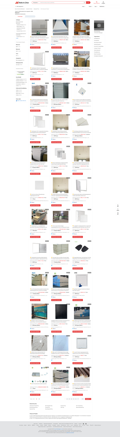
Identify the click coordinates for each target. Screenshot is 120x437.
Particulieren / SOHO (20, 84)
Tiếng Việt (91, 425)
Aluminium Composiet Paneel (21, 28)
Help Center (36, 423)
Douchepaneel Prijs (49, 409)
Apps (96, 6)
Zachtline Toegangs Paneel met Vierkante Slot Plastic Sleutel (81, 289)
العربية (72, 425)
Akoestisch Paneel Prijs (34, 405)
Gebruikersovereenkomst (48, 423)
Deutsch (49, 425)
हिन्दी (80, 425)
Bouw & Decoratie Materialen (19, 22)
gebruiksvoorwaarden (70, 432)
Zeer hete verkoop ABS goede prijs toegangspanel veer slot (37, 195)
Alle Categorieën (20, 6)
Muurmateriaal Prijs (80, 407)
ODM (19, 90)
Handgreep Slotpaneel (98, 56)
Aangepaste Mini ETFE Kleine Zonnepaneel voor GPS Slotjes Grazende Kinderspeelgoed (60, 321)
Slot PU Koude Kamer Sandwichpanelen (39, 383)
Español (45, 425)
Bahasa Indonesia (98, 425)
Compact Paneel (97, 48)
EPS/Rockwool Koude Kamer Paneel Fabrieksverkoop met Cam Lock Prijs (37, 163)
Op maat (19, 64)
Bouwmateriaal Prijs (34, 407)
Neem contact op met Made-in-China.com (66, 423)
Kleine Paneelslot (97, 54)
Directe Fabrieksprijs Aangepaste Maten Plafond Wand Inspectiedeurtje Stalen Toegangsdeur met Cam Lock (59, 163)
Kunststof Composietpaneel (99, 46)
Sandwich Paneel (21, 24)
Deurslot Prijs (32, 409)
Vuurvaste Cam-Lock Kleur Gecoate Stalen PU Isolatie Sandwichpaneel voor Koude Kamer (60, 258)
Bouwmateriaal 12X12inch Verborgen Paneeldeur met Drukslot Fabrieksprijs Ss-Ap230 (39, 37)
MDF (18, 46)
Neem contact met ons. (21, 100)
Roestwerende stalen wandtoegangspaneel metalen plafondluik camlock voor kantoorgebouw (81, 195)
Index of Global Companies (77, 426)
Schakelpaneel (97, 38)
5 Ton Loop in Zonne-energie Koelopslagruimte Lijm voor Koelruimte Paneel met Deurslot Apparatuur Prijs (60, 226)
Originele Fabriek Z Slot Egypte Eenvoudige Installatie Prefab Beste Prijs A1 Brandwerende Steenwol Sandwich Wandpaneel (81, 68)
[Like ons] (83, 423)
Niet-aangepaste (20, 60)
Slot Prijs (62, 407)
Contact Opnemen (35, 47)
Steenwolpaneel (97, 50)
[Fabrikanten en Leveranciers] (22, 2)
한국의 (68, 425)
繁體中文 (33, 425)
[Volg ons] (85, 423)
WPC (18, 51)
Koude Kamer (21, 36)
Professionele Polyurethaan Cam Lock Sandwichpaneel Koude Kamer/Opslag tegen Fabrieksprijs (60, 37)
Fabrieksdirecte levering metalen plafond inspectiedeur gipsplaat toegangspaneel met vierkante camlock (38, 258)
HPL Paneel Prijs (79, 405)
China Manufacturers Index (57, 426)
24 (33, 399)
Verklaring (40, 423)
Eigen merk (20, 93)
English (25, 425)
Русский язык (63, 425)
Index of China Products (67, 426)
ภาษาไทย (83, 425)
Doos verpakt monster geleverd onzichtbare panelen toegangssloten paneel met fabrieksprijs (81, 100)
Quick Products (49, 426)
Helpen (90, 6)
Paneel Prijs (47, 407)
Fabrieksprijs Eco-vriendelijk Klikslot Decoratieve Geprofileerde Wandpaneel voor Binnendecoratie (38, 226)
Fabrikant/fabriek (21, 80)
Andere (18, 85)
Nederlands (76, 425)
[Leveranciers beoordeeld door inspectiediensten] (21, 72)
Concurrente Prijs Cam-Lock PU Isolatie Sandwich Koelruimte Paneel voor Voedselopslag (59, 100)
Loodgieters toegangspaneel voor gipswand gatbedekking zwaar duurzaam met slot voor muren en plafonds (81, 226)
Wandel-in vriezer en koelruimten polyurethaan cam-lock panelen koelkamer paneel (38, 321)
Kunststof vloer (21, 31)
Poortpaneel (96, 40)
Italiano (58, 425)
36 (36, 398)
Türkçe (87, 425)
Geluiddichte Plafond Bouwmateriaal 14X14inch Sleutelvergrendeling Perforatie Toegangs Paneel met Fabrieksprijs (59, 132)
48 (39, 399)
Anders (19, 95)
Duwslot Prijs (63, 405)
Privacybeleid (55, 423)
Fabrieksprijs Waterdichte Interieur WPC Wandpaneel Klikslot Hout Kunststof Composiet (81, 132)
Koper (83, 6)
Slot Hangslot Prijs (48, 405)
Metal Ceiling (20, 26)
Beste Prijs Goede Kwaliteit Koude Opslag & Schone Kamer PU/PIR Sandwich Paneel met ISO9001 (60, 289)
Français (41, 425)
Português (54, 425)
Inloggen (103, 3)
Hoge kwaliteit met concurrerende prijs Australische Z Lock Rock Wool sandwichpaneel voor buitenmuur (60, 68)
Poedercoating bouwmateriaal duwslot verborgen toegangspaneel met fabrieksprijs (59, 195)
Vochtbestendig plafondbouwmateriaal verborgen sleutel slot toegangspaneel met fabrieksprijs (80, 163)
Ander (17, 38)
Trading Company (21, 79)
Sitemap (75, 423)
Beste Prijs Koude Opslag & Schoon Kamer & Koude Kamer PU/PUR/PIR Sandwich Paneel (60, 384)
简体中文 (29, 425)
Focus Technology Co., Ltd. (58, 428)
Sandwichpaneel (97, 44)
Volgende (88, 399)
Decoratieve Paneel (97, 42)
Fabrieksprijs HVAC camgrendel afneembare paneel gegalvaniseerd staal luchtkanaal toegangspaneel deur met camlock (39, 132)
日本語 (37, 425)
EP (17, 55)
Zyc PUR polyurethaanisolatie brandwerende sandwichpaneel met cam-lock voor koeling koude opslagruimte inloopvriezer (39, 289)
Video (47, 20)
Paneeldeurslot (97, 52)
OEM (19, 91)
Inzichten (80, 423)
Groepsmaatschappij (21, 82)
